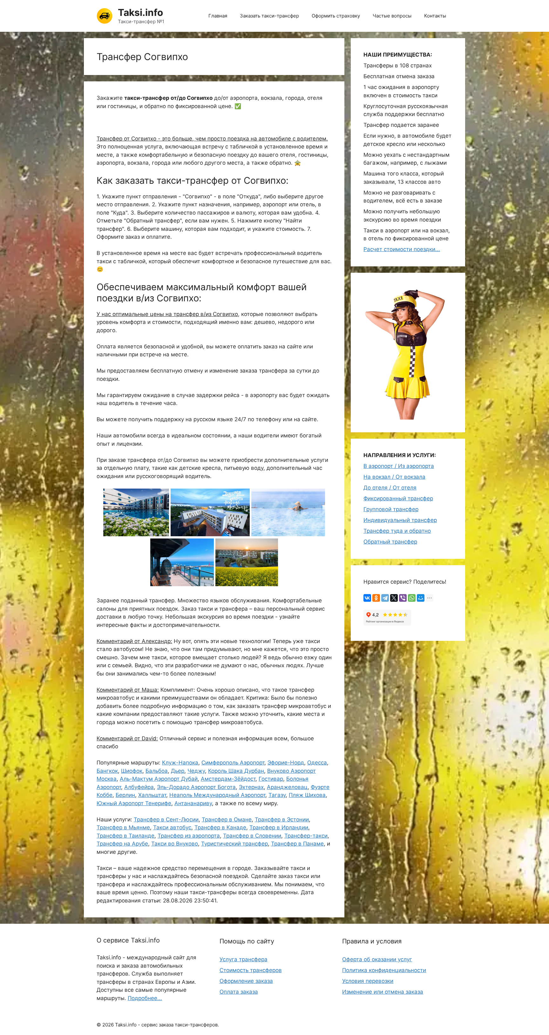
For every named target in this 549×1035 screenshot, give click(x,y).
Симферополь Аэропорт (232, 762)
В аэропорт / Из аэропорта (398, 466)
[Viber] (403, 598)
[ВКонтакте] (367, 598)
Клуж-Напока (180, 762)
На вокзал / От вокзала (394, 477)
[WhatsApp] (412, 598)
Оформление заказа (246, 981)
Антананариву (193, 803)
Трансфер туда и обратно (397, 531)
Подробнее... (145, 998)
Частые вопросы (392, 16)
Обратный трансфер (390, 541)
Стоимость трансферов (251, 970)
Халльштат (152, 795)
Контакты (435, 16)
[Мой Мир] (420, 598)
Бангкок (107, 771)
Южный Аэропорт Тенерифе (134, 803)
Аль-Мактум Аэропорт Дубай (159, 779)
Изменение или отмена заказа (382, 992)
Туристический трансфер (234, 843)
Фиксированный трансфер (398, 498)
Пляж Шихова (307, 795)
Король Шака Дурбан (236, 771)
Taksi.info (140, 12)
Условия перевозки (367, 981)
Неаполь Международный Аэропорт (217, 795)
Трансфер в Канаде (220, 827)
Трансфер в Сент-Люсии (166, 819)
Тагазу (277, 795)
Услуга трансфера (244, 959)
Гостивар (271, 779)
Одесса (317, 762)
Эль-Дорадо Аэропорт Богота (196, 787)
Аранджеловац (287, 787)
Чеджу (196, 771)
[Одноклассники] (376, 598)
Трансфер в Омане (227, 819)
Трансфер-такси (306, 836)
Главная (217, 16)
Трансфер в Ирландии (278, 827)
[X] (394, 598)
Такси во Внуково (174, 843)
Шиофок (131, 771)
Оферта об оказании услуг (377, 959)
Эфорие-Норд (286, 762)
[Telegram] (385, 598)
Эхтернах (251, 787)
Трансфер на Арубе (122, 843)
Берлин (125, 795)
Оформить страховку (336, 16)
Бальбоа (157, 771)
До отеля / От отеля (390, 487)
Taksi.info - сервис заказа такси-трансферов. (167, 1025)
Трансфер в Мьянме (123, 827)
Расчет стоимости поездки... (401, 249)
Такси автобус (172, 827)
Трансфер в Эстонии (282, 819)
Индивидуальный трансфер (400, 520)
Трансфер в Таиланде (125, 836)
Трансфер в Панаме (297, 843)
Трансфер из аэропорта (189, 836)
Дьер (177, 771)
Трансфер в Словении (252, 836)
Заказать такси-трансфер (269, 16)
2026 (108, 1025)
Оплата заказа (239, 992)
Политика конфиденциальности (384, 970)
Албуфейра (139, 787)
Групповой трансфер (390, 509)
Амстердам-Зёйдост (228, 779)
